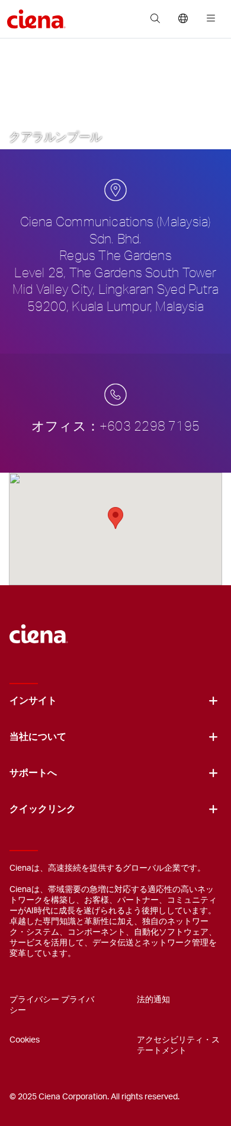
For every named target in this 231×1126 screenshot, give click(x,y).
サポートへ (33, 773)
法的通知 (153, 1000)
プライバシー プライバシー (51, 1005)
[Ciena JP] (38, 628)
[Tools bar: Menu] (208, 19)
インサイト (33, 700)
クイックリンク (42, 809)
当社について (37, 737)
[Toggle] (213, 701)
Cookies (24, 1040)
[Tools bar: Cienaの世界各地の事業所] (183, 19)
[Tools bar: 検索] (155, 19)
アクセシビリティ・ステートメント (178, 1045)
